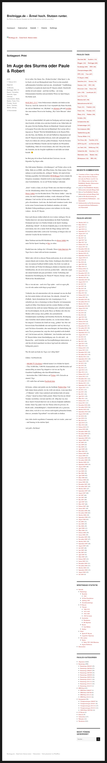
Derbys (84, 640)
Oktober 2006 (82, 515)
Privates (9, 103)
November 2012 (83, 354)
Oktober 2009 (82, 436)
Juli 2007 (81, 495)
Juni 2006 (81, 524)
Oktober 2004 (82, 568)
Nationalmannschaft (85, 103)
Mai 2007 (81, 500)
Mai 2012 (81, 368)
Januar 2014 (81, 324)
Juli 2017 (81, 236)
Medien (9, 101)
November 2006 (83, 513)
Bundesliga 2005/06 (86, 668)
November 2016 (83, 251)
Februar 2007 (82, 506)
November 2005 (83, 539)
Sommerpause (84, 129)
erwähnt (68, 108)
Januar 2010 (81, 429)
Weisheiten (83, 155)
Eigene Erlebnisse (87, 644)
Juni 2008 (81, 471)
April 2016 (81, 264)
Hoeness (82, 85)
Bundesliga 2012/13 (86, 684)
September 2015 (83, 280)
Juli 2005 (81, 548)
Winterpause (83, 158)
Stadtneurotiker (82, 203)
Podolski (91, 107)
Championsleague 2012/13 (88, 708)
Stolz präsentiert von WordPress (51, 754)
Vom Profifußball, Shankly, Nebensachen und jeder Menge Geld (88, 183)
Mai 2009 (81, 447)
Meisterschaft (83, 100)
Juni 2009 (81, 445)
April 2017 (81, 240)
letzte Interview (63, 249)
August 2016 (82, 258)
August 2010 (82, 414)
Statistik (33, 28)
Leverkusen (91, 92)
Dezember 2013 (82, 326)
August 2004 (82, 572)
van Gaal (82, 147)
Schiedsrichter (83, 122)
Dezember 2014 (82, 299)
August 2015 (82, 282)
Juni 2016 (81, 260)
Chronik (84, 607)
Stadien (84, 629)
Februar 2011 (82, 401)
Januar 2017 (81, 247)
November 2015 (83, 275)
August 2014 (82, 308)
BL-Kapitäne (87, 622)
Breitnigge (10, 90)
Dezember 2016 (82, 249)
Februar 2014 (82, 321)
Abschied (82, 59)
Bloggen (82, 63)
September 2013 (83, 332)
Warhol (9, 108)
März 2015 (81, 293)
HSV (91, 85)
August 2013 (82, 335)
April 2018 (81, 229)
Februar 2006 (82, 533)
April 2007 (81, 502)
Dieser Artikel (30, 193)
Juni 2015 (81, 286)
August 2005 (82, 546)
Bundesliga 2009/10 (86, 677)
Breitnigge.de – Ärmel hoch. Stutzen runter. (37, 16)
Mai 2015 (81, 288)
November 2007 (83, 486)
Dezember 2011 (82, 379)
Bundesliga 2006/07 (86, 670)
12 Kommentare (12, 110)
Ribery (81, 114)
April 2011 (81, 396)
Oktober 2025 (82, 222)
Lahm (81, 92)
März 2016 (81, 266)
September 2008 (83, 464)
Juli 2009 (81, 442)
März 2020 (81, 225)
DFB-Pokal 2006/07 (86, 690)
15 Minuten (10, 88)
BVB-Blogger (55, 176)
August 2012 (82, 361)
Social (15, 103)
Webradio (81, 719)
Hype (14, 94)
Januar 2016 (81, 271)
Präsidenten (87, 620)
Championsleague (85, 70)
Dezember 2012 (82, 352)
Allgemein (10, 85)
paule (8, 79)
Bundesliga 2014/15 (86, 686)
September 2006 (83, 517)
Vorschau (93, 151)
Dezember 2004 (82, 563)
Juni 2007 (81, 497)
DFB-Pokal (81, 688)
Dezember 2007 (82, 484)
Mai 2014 (81, 315)
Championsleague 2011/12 (88, 706)
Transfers (14, 105)
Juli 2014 (81, 310)
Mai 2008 (81, 473)
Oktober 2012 (82, 357)
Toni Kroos (82, 140)
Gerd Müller (87, 627)
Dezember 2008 (82, 458)
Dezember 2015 (82, 273)
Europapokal (82, 699)
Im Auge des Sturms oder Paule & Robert (38, 68)
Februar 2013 (82, 348)
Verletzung (93, 147)
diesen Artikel (61, 240)
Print (17, 101)
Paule (14, 101)
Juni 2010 (81, 418)
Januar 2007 (81, 508)
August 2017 (82, 233)
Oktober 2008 (82, 462)
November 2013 (83, 328)
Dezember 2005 (82, 537)
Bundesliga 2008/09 (86, 675)
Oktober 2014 (82, 304)
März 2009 (81, 451)
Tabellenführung (84, 133)
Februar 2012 (82, 374)
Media (17, 99)
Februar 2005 (82, 559)
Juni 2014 (81, 313)
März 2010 (81, 425)
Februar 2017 (82, 244)
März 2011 (81, 398)
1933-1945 (87, 611)
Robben (91, 114)
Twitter (53, 375)
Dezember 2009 (82, 431)
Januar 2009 (81, 456)
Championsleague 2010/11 (88, 703)
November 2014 (83, 302)
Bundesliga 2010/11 (86, 679)
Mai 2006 (81, 526)
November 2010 (83, 407)
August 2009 (82, 440)
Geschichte (85, 618)
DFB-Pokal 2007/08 (86, 692)
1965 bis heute (88, 616)
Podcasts (80, 714)
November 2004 (83, 566)
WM (93, 158)
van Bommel (94, 144)
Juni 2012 (81, 365)
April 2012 (81, 370)
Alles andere (83, 638)
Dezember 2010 (82, 405)
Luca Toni (82, 96)
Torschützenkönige (87, 603)
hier (49, 243)
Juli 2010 (81, 416)
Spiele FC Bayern (87, 633)
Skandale (84, 594)
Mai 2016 (81, 262)
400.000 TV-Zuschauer (34, 363)
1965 (85, 596)
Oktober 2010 (82, 409)
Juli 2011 (81, 390)
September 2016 (83, 255)
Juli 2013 (81, 337)
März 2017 (81, 242)
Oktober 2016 (82, 253)
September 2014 (83, 306)
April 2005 (81, 555)
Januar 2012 (81, 376)
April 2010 (81, 423)
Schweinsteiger (84, 125)
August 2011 (82, 387)
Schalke (82, 118)
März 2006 (81, 530)
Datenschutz (22, 28)
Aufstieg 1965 (86, 600)
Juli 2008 (81, 469)
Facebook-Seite (50, 381)
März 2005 (81, 557)
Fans (89, 74)
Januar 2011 (81, 403)
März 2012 (81, 372)
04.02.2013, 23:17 (31, 102)
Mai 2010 (81, 420)
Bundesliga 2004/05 (86, 666)
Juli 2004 (81, 574)
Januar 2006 (81, 535)
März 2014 (81, 319)
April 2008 (81, 475)
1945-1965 (87, 614)
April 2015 (81, 291)
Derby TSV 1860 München (91, 642)
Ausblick (92, 59)
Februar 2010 (82, 427)
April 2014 (81, 317)
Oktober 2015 (82, 277)
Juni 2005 (81, 550)
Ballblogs (53, 28)
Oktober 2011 (82, 383)
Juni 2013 (81, 339)
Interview (9, 97)
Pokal (81, 111)
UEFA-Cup (82, 144)
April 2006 (81, 528)
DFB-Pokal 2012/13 (86, 697)
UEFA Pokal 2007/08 (86, 710)
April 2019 (81, 227)
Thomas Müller (84, 136)
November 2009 (83, 434)
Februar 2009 (82, 453)
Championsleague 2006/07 (88, 701)
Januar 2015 (81, 297)
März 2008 (81, 478)
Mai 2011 (81, 394)
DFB (81, 74)
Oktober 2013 (82, 330)
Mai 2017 (81, 238)
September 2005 (83, 544)
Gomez (92, 81)
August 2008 (82, 467)
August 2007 (82, 493)
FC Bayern (83, 78)
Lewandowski (11, 99)
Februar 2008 (82, 480)
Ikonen (84, 625)
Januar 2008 (81, 482)
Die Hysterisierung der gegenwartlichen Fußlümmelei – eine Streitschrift (88, 198)
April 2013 (81, 343)
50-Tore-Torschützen (87, 598)
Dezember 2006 (82, 511)
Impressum (11, 28)
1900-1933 (87, 609)
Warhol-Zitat (62, 387)
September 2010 (83, 412)
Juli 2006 (81, 522)
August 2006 (82, 519)
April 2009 (81, 449)
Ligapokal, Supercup (88, 636)
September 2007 (83, 491)
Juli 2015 (81, 284)
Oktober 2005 (82, 541)
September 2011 (83, 385)
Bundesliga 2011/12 (86, 681)
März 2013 (81, 346)
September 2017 (83, 231)
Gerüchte (9, 94)
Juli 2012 (81, 363)
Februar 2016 (82, 269)
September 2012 (83, 359)
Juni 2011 (81, 392)
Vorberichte (82, 151)
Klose (92, 89)
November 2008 (83, 460)
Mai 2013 (81, 341)
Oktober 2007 (82, 489)
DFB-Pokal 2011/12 (86, 695)
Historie (44, 28)
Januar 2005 (81, 561)
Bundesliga (83, 67)
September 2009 (83, 438)
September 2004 (83, 570)
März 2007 (81, 504)
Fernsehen (15, 92)
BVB (15, 90)
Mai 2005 (81, 552)
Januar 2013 (81, 350)
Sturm (9, 105)
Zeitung (14, 108)
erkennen (56, 108)
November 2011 (83, 381)
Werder (93, 155)
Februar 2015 (82, 295)
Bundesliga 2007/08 (86, 673)
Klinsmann (82, 89)
